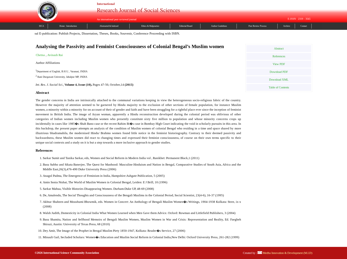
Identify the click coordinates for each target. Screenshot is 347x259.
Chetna (41, 55)
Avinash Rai (55, 55)
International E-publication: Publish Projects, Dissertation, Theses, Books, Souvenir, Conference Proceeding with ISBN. (96, 33)
